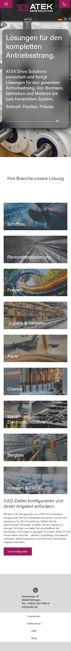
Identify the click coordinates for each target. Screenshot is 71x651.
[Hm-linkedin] (35, 590)
